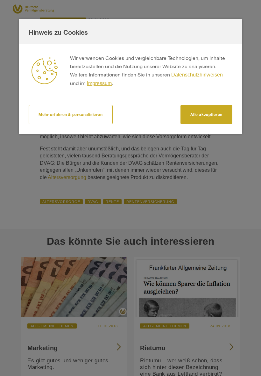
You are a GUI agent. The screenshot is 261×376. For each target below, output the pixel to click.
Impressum (99, 83)
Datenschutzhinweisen (197, 74)
